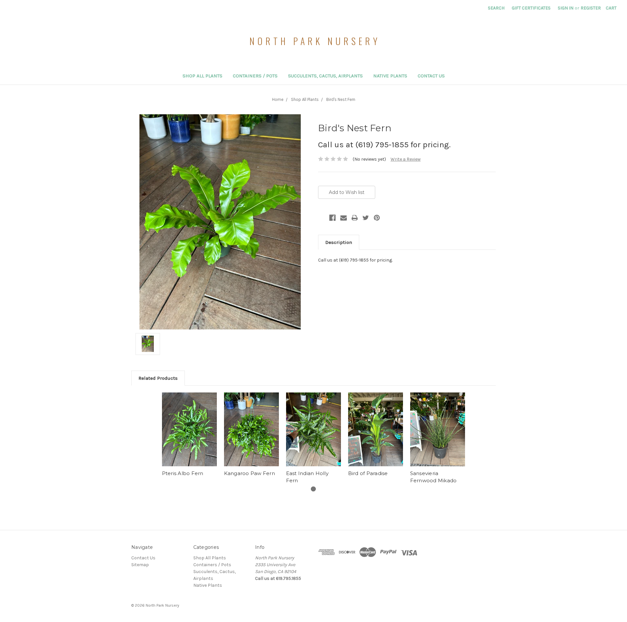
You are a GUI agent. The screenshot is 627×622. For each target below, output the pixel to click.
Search (496, 8)
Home (277, 99)
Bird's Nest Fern (340, 99)
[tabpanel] (189, 435)
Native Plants (390, 76)
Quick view (189, 429)
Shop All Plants (202, 76)
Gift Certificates (531, 8)
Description (338, 242)
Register (591, 8)
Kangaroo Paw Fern (249, 473)
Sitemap (140, 564)
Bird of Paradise (368, 473)
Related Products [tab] (158, 378)
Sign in (565, 8)
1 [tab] (313, 488)
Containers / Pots (255, 76)
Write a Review (406, 159)
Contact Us (431, 76)
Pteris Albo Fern (182, 473)
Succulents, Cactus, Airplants (325, 76)
